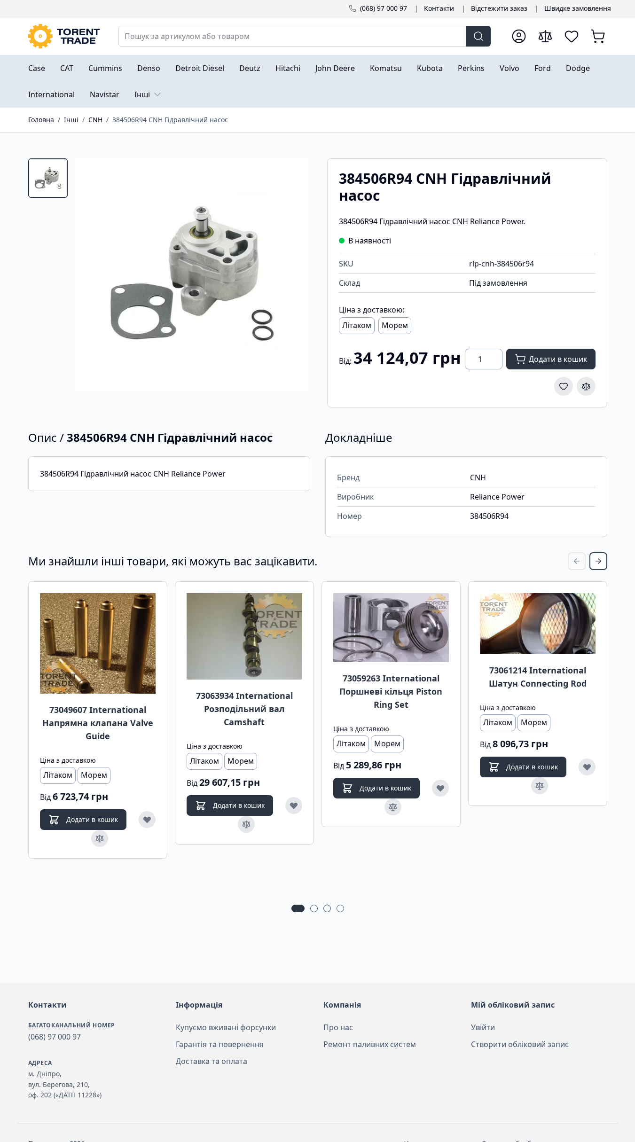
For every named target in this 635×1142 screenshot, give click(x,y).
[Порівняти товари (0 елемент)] (545, 36)
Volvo (509, 68)
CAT (66, 68)
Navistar (104, 94)
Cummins (105, 68)
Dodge (578, 68)
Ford (542, 68)
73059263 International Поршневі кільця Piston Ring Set (390, 691)
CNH (95, 119)
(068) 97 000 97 (383, 8)
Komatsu (386, 68)
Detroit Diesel (199, 68)
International (51, 94)
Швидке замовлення (577, 8)
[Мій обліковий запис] (519, 36)
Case (36, 68)
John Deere (335, 68)
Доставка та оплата (211, 1061)
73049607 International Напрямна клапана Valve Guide (97, 723)
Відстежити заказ (499, 8)
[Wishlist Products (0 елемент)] (571, 36)
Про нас (338, 1027)
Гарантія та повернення (220, 1044)
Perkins (471, 68)
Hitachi (287, 68)
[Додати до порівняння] (586, 386)
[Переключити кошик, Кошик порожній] (597, 36)
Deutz (249, 68)
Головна (41, 119)
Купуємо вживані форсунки (226, 1027)
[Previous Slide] (577, 561)
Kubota (430, 68)
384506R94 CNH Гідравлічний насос (170, 119)
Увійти (483, 1027)
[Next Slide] (598, 561)
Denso (148, 68)
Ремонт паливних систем (369, 1044)
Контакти (439, 8)
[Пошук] (478, 36)
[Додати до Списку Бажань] (563, 386)
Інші (142, 94)
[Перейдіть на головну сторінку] (64, 36)
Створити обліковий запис (520, 1044)
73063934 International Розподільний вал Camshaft (244, 708)
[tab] (48, 178)
